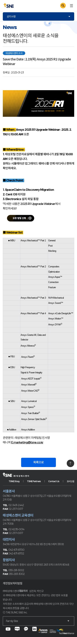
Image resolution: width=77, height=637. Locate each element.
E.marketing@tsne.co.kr (27, 442)
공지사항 (11, 16)
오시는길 (70, 481)
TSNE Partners (34, 481)
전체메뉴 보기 (71, 5)
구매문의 (52, 5)
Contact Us (53, 481)
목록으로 (38, 462)
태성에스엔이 (38, 5)
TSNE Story (14, 481)
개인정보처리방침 (12, 583)
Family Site (12, 620)
